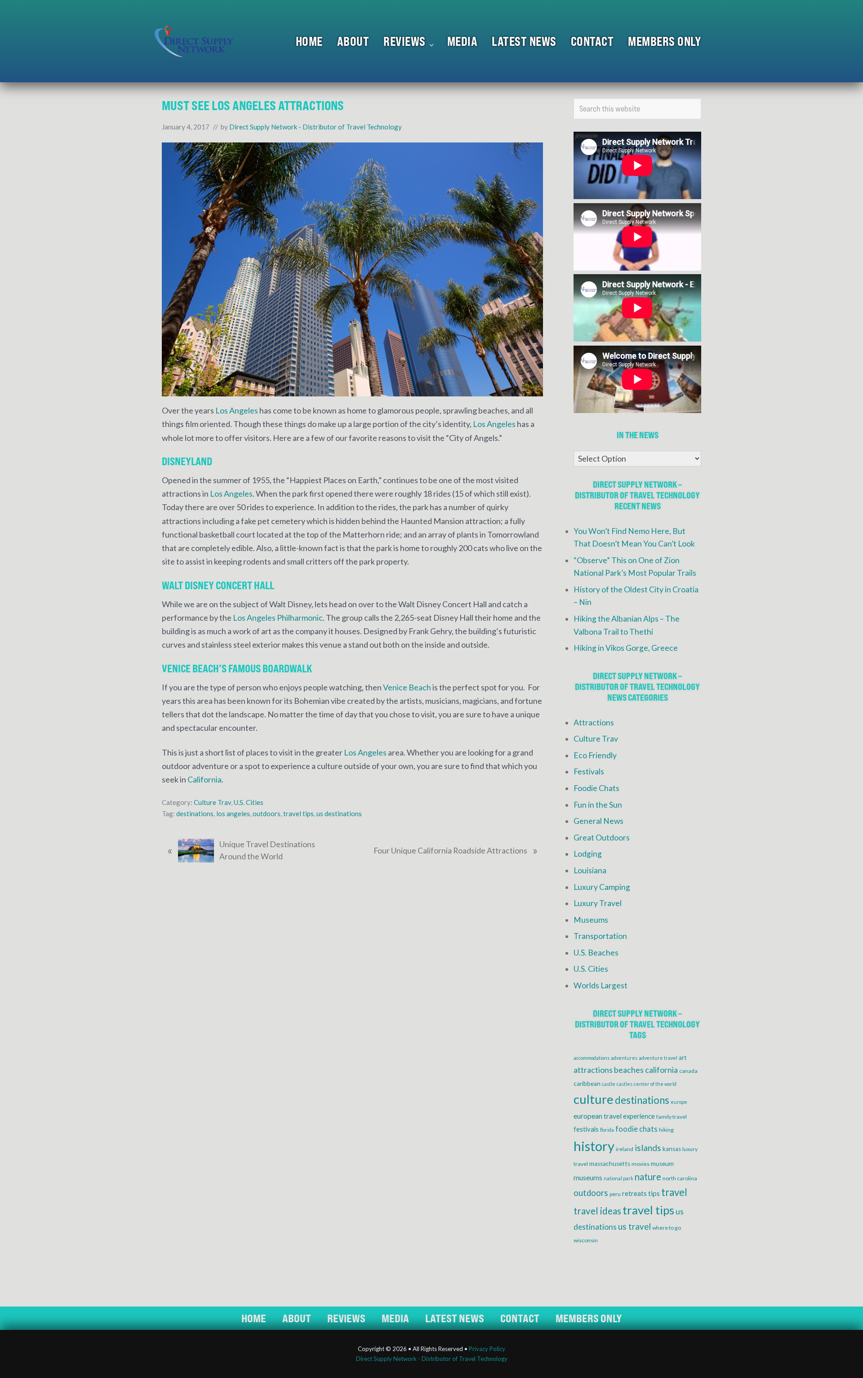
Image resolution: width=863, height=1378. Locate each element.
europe (679, 1102)
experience (639, 1116)
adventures (624, 1058)
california (661, 1070)
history (594, 1146)
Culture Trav (212, 802)
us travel (634, 1226)
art (683, 1057)
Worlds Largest (600, 985)
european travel (598, 1116)
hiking (666, 1129)
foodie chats (636, 1129)
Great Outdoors (602, 837)
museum (662, 1163)
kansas (672, 1148)
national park (618, 1178)
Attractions (594, 722)
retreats (634, 1193)
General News (598, 821)
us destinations (339, 813)
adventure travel (658, 1058)
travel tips (298, 813)
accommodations (591, 1058)
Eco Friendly (595, 755)
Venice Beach (407, 687)
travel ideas (597, 1210)
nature (648, 1176)
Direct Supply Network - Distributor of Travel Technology (431, 1358)
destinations (195, 813)
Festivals (589, 771)
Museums (591, 920)
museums (588, 1178)
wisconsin (586, 1240)
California (204, 779)
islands (648, 1147)
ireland (624, 1149)
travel (674, 1192)
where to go (666, 1227)
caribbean (587, 1083)
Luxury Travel (598, 903)
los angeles (233, 813)
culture (594, 1099)
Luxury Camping (602, 887)
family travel (671, 1116)
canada (688, 1070)
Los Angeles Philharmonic (278, 617)
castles (624, 1084)
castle (608, 1084)
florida (607, 1130)
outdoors (266, 813)
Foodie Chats (596, 788)
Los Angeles (236, 410)
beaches (629, 1070)
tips (654, 1193)
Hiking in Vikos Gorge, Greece (626, 648)
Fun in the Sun (598, 804)
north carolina (680, 1178)
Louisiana (590, 870)
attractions (593, 1070)
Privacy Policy (487, 1348)
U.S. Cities (248, 802)
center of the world (655, 1084)
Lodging (588, 853)
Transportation (600, 936)
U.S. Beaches (596, 952)
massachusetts (609, 1163)
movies (640, 1163)
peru (615, 1194)
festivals (586, 1129)
